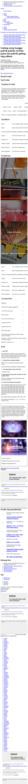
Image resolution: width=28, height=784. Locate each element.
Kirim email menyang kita (7, 73)
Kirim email (3, 591)
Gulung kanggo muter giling (13, 17)
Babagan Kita (7, 21)
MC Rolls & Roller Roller (13, 468)
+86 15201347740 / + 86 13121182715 (13, 6)
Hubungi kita (7, 24)
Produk (5, 15)
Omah (5, 13)
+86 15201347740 (8, 570)
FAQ (5, 20)
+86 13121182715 (8, 571)
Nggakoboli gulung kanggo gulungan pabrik (15, 550)
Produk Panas (7, 577)
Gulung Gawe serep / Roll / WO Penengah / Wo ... (15, 535)
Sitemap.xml (6, 579)
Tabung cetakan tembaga (12, 16)
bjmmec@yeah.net (8, 4)
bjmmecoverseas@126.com (10, 568)
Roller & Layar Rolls (13, 542)
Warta (5, 19)
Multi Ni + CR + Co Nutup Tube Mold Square (15, 526)
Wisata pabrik (10, 23)
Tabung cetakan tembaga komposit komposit (14, 517)
